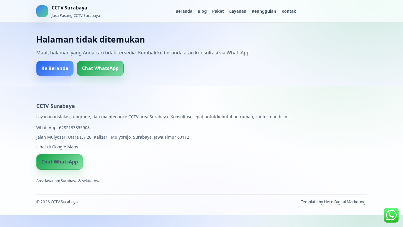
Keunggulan (264, 11)
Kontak (288, 11)
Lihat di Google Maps (57, 147)
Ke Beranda (54, 68)
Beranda (184, 11)
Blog (202, 11)
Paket (218, 11)
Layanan (237, 11)
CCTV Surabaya (55, 105)
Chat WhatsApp (100, 68)
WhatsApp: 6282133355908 (63, 127)
